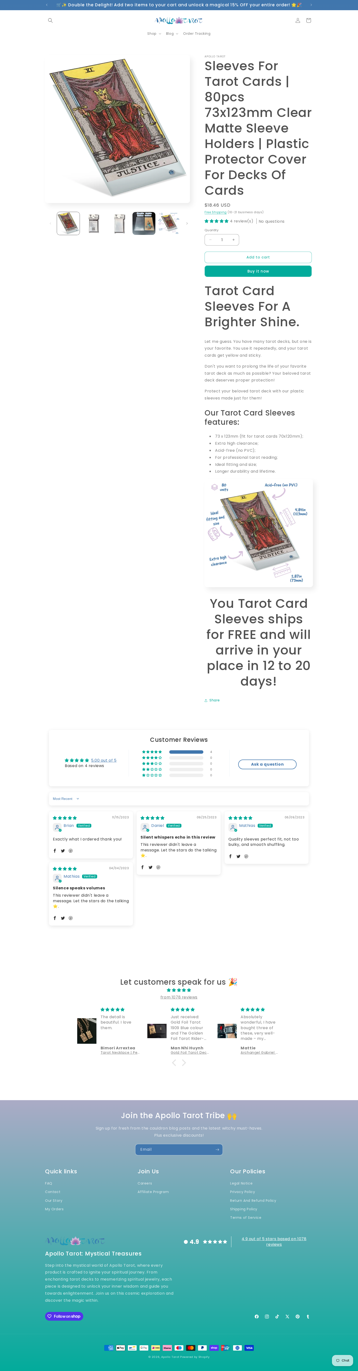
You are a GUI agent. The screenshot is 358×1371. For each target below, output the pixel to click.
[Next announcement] (311, 4)
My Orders (54, 1208)
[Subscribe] (217, 1149)
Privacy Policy (242, 1191)
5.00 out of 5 (104, 760)
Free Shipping (216, 212)
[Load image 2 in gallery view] (93, 223)
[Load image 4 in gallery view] (143, 223)
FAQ (48, 1183)
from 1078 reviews (179, 997)
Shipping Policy (243, 1208)
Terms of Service (246, 1217)
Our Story (53, 1200)
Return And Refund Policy (253, 1200)
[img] (65, 818)
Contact (52, 1191)
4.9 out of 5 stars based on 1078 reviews (274, 1241)
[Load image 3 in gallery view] (118, 223)
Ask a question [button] (267, 764)
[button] (50, 20)
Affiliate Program (153, 1191)
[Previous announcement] (46, 4)
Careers (145, 1183)
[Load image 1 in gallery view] (68, 223)
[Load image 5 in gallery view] (169, 223)
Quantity (211, 230)
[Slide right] (187, 223)
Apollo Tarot (170, 1357)
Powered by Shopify (195, 1357)
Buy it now (258, 271)
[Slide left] (50, 223)
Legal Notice (241, 1183)
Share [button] (214, 700)
